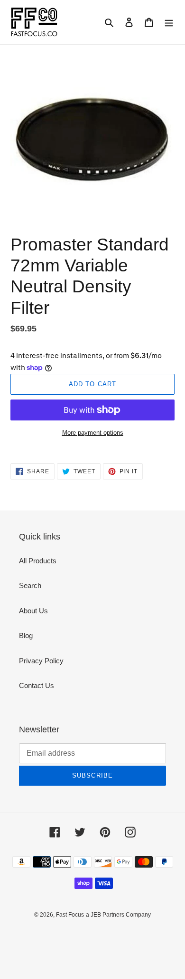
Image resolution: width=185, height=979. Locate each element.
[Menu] (169, 22)
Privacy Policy (41, 661)
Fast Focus (70, 914)
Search (30, 585)
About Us (33, 611)
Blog (26, 635)
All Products (37, 561)
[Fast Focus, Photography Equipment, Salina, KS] (46, 936)
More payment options (92, 432)
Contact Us (36, 685)
